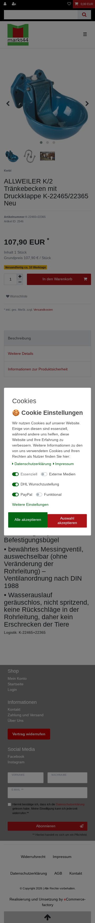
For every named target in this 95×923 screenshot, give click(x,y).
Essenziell (29, 474)
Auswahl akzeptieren (67, 520)
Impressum (64, 464)
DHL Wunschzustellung (40, 484)
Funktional (52, 494)
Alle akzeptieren (28, 519)
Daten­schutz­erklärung (33, 464)
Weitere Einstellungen (30, 505)
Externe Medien (62, 474)
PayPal (26, 494)
